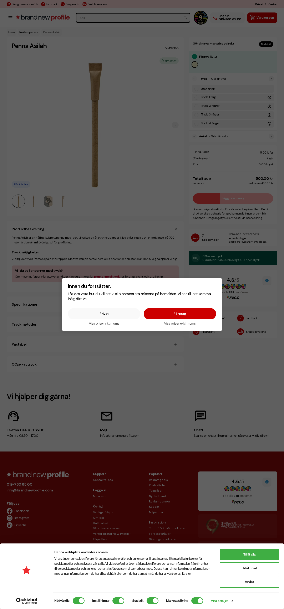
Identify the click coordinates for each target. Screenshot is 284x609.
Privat (104, 313)
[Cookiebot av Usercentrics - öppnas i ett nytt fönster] (27, 601)
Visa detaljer (219, 601)
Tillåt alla (249, 554)
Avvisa (249, 581)
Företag (180, 313)
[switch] (118, 600)
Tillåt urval (249, 568)
